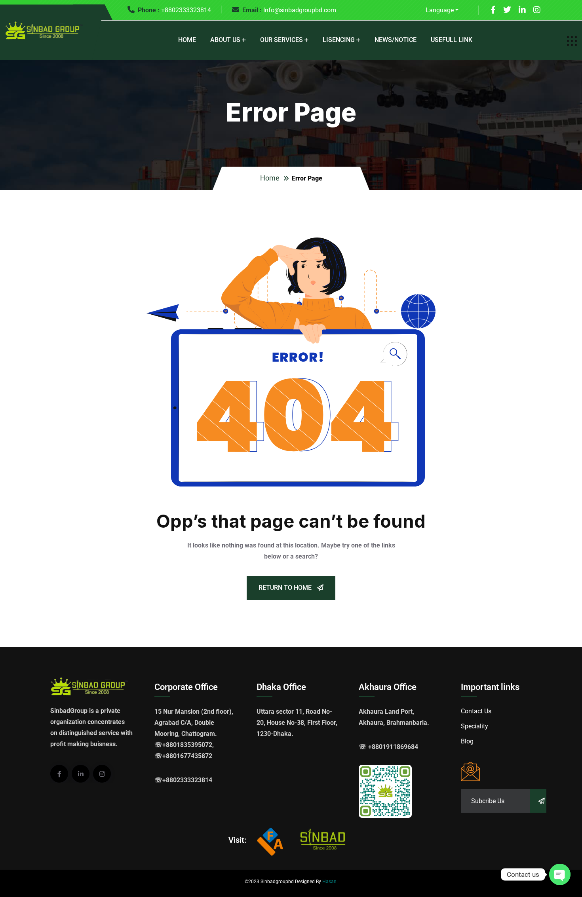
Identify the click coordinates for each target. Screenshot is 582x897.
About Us (225, 40)
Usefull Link (451, 40)
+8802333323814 (186, 10)
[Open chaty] (560, 874)
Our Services (281, 40)
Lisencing (339, 40)
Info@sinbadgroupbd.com (299, 10)
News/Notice (396, 40)
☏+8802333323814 (183, 780)
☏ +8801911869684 (388, 747)
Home (187, 40)
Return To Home (286, 587)
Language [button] (440, 10)
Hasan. (330, 881)
